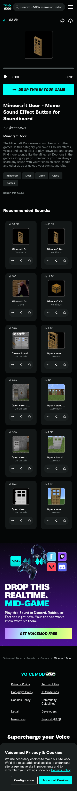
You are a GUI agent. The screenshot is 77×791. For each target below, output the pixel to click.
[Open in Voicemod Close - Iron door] (13, 365)
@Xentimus (16, 128)
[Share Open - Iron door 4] (56, 469)
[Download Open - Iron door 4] (64, 469)
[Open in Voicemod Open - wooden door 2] (48, 365)
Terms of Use (50, 684)
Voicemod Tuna (12, 658)
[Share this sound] (62, 20)
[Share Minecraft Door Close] (21, 261)
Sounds (31, 658)
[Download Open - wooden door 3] (64, 521)
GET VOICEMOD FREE (38, 634)
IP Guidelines (50, 692)
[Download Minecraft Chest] (64, 313)
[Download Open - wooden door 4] (64, 417)
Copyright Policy (22, 692)
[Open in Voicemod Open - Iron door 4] (48, 469)
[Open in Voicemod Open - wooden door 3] (48, 521)
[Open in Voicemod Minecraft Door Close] (13, 261)
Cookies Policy (60, 770)
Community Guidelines (49, 701)
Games (44, 658)
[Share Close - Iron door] (21, 365)
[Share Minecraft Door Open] (56, 261)
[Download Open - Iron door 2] (29, 521)
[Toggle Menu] (70, 7)
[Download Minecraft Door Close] (29, 261)
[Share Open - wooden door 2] (56, 365)
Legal (14, 711)
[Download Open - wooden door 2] (64, 365)
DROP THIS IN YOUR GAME (41, 90)
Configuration (24, 780)
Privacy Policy (20, 684)
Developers (49, 711)
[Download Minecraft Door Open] (64, 261)
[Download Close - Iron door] (29, 365)
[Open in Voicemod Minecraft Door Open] (48, 261)
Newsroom (18, 719)
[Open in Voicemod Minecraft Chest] (48, 313)
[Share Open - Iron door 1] (21, 469)
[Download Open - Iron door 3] (29, 417)
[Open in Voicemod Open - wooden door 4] (48, 417)
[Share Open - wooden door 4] (56, 417)
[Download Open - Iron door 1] (29, 469)
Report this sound (13, 192)
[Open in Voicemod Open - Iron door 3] (13, 417)
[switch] (5, 77)
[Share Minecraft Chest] (56, 313)
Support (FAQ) (51, 719)
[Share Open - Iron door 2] (21, 521)
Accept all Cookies (56, 780)
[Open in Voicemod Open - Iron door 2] (13, 521)
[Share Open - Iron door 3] (21, 417)
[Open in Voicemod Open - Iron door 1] (13, 469)
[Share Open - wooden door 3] (56, 521)
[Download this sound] (70, 20)
